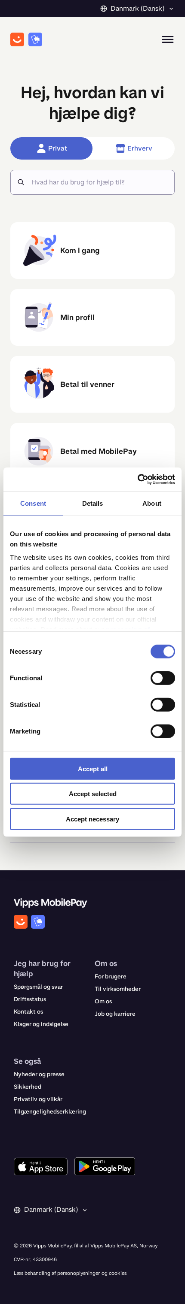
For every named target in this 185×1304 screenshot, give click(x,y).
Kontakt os (28, 1012)
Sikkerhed (27, 1087)
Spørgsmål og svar (38, 987)
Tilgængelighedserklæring (50, 1112)
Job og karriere (115, 1014)
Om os (103, 1001)
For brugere (110, 976)
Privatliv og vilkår (38, 1099)
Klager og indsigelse (41, 1024)
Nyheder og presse (39, 1074)
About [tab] (151, 503)
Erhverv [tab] (139, 148)
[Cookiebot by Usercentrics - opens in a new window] (137, 479)
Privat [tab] (57, 148)
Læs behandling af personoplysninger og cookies (70, 1273)
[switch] (163, 678)
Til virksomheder (118, 989)
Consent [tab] (33, 503)
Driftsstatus (30, 999)
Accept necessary (92, 818)
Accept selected (93, 793)
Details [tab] (92, 503)
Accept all (93, 768)
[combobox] (99, 182)
